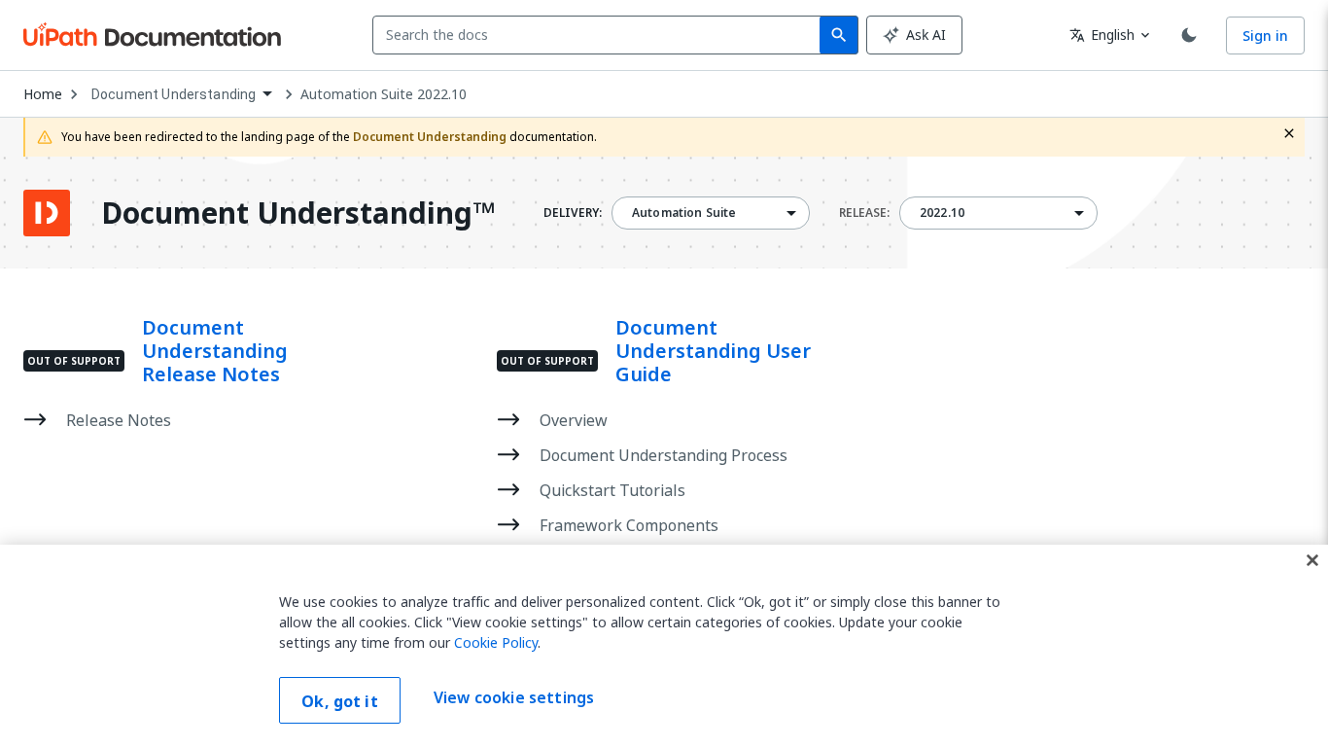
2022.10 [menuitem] (942, 213)
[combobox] (600, 35)
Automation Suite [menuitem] (684, 213)
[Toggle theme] (1189, 35)
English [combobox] (1102, 34)
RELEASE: (864, 213)
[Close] (1312, 560)
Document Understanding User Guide (713, 351)
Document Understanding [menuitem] (173, 94)
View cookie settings (514, 698)
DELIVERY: (572, 213)
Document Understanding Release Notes (215, 351)
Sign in (1265, 35)
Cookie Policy (496, 642)
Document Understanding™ (298, 213)
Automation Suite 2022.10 (383, 94)
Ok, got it (339, 701)
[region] (664, 646)
